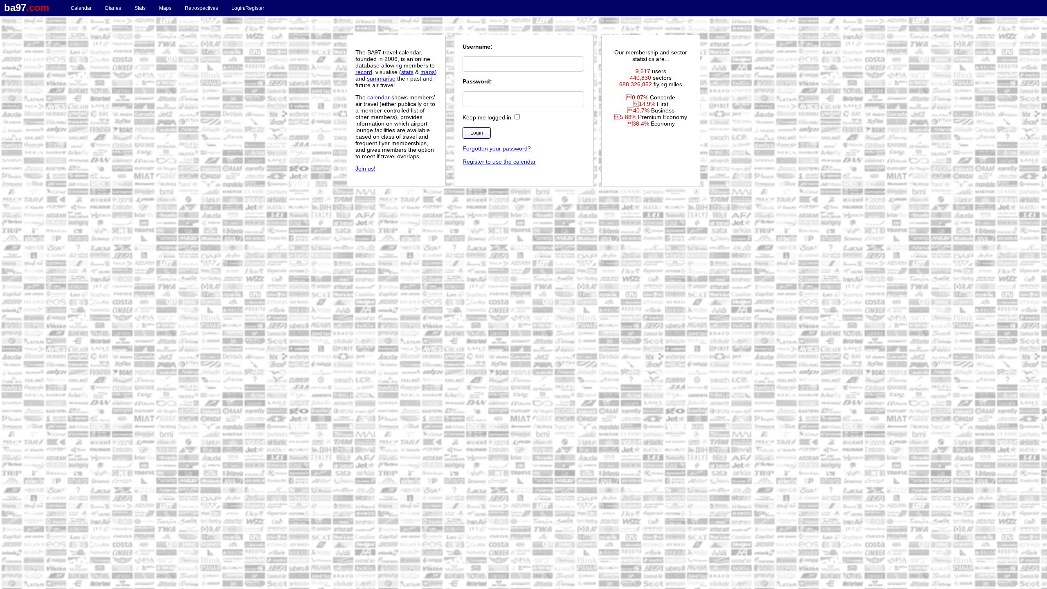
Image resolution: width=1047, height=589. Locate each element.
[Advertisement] (523, 223)
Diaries (113, 8)
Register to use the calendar (499, 161)
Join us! (365, 168)
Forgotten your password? (497, 148)
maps (427, 72)
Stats (140, 8)
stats (407, 72)
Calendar (81, 8)
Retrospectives (201, 8)
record (363, 72)
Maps (165, 8)
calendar (378, 97)
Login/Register (247, 8)
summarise (381, 78)
